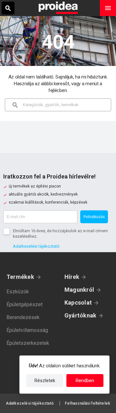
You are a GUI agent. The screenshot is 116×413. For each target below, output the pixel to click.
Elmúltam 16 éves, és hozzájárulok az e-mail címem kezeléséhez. (60, 233)
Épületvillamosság (27, 330)
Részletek (44, 380)
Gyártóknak (80, 315)
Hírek (71, 276)
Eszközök (17, 292)
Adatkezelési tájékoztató (36, 246)
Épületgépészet (24, 304)
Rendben (85, 380)
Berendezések (23, 317)
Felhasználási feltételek (87, 403)
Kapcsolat (78, 302)
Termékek (20, 276)
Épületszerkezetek (27, 343)
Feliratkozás (94, 217)
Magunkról (79, 289)
